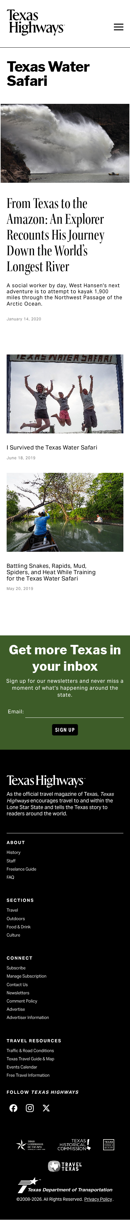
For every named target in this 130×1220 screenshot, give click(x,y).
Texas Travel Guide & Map (30, 1059)
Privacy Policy (98, 1199)
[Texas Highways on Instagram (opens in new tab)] (30, 1108)
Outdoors (16, 918)
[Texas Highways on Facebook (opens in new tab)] (14, 1108)
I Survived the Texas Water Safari (52, 447)
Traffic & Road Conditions (30, 1050)
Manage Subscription (26, 976)
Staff (11, 861)
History (14, 852)
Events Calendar (22, 1067)
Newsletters (18, 993)
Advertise (16, 1009)
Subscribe (16, 968)
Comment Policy (22, 1001)
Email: (16, 711)
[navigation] (118, 27)
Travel (12, 910)
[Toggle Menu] (118, 27)
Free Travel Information (28, 1075)
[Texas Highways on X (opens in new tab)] (46, 1108)
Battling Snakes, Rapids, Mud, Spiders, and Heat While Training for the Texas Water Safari (51, 572)
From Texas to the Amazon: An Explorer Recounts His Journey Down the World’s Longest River (55, 234)
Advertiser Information (28, 1017)
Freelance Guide (21, 869)
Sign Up (65, 730)
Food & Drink (19, 927)
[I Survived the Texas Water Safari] (65, 393)
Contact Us (17, 984)
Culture (13, 935)
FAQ (10, 877)
